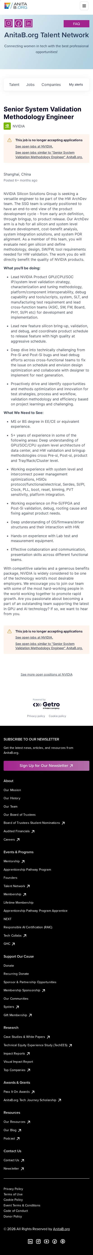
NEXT (8, 919)
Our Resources (15, 1121)
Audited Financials (17, 831)
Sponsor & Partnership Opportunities (30, 982)
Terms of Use (13, 1194)
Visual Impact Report (18, 1061)
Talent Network (14, 886)
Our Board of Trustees (20, 814)
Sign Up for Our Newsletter (44, 765)
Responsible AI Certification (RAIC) (28, 927)
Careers (9, 839)
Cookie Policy (13, 1199)
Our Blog (10, 1130)
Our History (12, 798)
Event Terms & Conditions (22, 1205)
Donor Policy (13, 1216)
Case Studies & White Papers (24, 1036)
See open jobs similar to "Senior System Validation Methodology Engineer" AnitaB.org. (49, 154)
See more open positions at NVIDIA (46, 674)
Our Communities (16, 998)
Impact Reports (14, 1053)
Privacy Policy (13, 1189)
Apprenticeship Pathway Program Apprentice (36, 910)
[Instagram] (9, 23)
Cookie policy (57, 716)
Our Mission (12, 790)
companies (51, 84)
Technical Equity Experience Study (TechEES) (35, 1045)
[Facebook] (18, 23)
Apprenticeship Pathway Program (27, 869)
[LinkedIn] (28, 23)
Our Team (10, 806)
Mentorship (12, 861)
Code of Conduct (16, 1210)
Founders (10, 877)
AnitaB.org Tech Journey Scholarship (30, 1100)
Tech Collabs (13, 935)
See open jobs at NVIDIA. (34, 146)
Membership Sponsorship (22, 990)
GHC (7, 943)
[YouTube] (46, 1241)
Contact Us (11, 1160)
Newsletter (11, 1168)
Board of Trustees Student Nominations (32, 822)
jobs (30, 84)
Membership (12, 894)
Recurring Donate (16, 973)
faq (76, 23)
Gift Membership (15, 1015)
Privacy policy (36, 716)
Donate (9, 965)
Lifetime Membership (18, 902)
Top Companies (15, 1070)
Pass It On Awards (17, 1091)
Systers (9, 1006)
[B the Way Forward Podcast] (62, 1241)
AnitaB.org (61, 1228)
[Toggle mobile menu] (84, 6)
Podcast (9, 1138)
